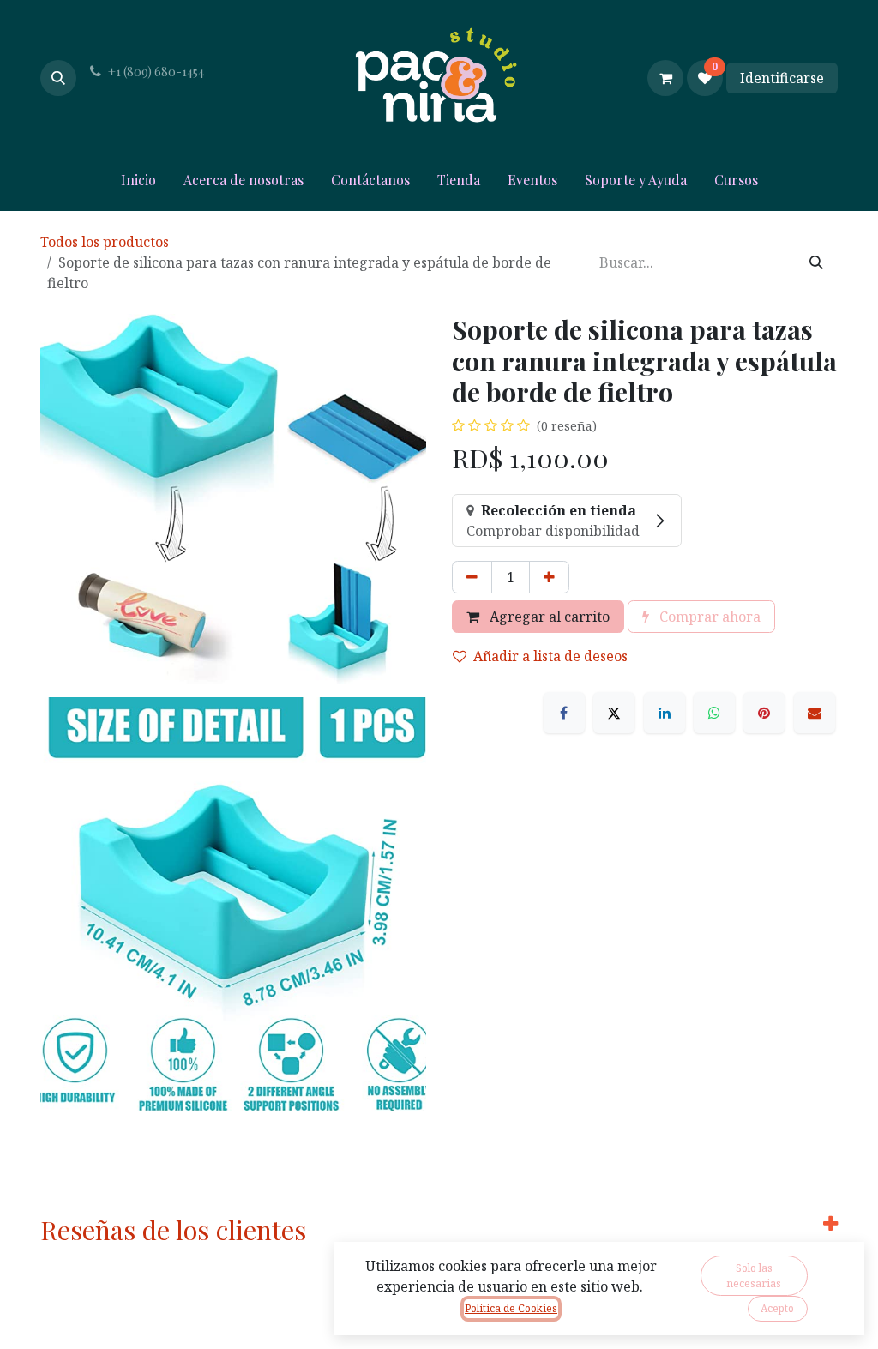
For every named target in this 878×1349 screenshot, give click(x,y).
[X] (613, 712)
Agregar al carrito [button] (548, 616)
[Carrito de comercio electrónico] (665, 78)
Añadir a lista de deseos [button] (550, 656)
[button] (58, 78)
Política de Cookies (511, 1308)
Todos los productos (104, 241)
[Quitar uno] (472, 577)
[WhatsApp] (714, 712)
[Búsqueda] (816, 262)
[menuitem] (138, 183)
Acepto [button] (777, 1308)
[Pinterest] (764, 712)
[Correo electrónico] (814, 712)
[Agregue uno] (549, 577)
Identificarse (782, 78)
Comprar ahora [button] (708, 616)
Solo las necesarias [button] (753, 1276)
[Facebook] (564, 712)
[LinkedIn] (664, 712)
